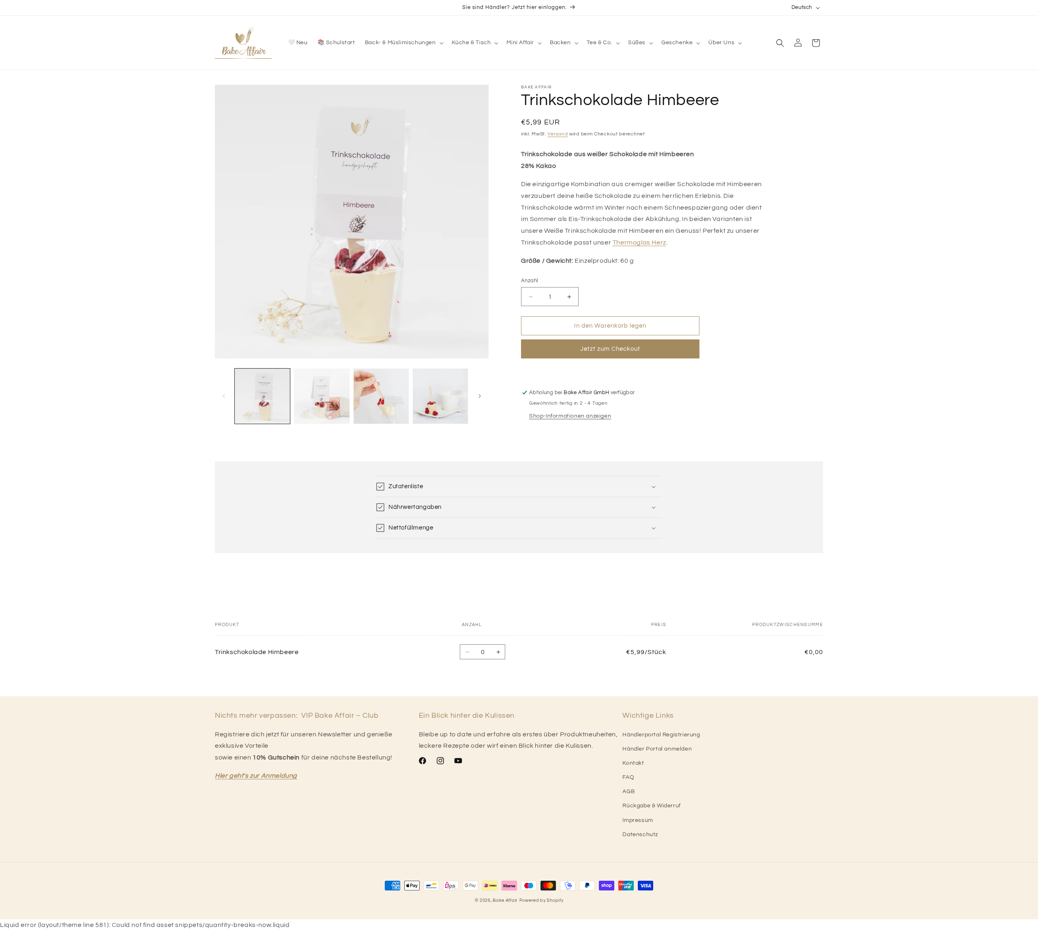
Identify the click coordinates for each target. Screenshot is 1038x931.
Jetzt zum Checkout (610, 349)
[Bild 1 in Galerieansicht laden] (262, 396)
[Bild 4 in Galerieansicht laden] (440, 396)
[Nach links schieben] (224, 396)
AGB (628, 791)
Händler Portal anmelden (657, 749)
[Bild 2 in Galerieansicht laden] (321, 396)
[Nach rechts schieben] (480, 396)
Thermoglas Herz (639, 242)
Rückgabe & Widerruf (651, 806)
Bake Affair (505, 900)
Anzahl (529, 280)
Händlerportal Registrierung (661, 735)
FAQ (628, 777)
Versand (557, 134)
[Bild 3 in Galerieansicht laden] (381, 396)
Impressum (637, 820)
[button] (403, 42)
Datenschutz (640, 834)
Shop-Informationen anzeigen (570, 416)
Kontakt (633, 763)
